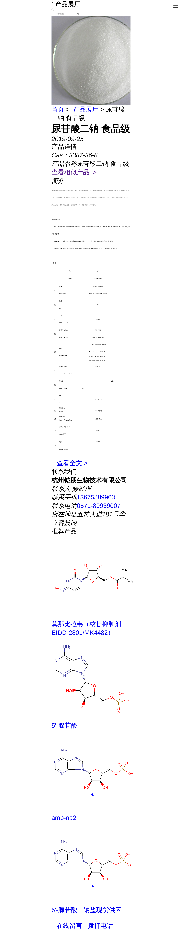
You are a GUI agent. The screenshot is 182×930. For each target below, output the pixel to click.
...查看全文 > (70, 463)
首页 (58, 109)
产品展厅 (85, 109)
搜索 (78, 14)
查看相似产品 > (74, 172)
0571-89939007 (99, 505)
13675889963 (96, 497)
